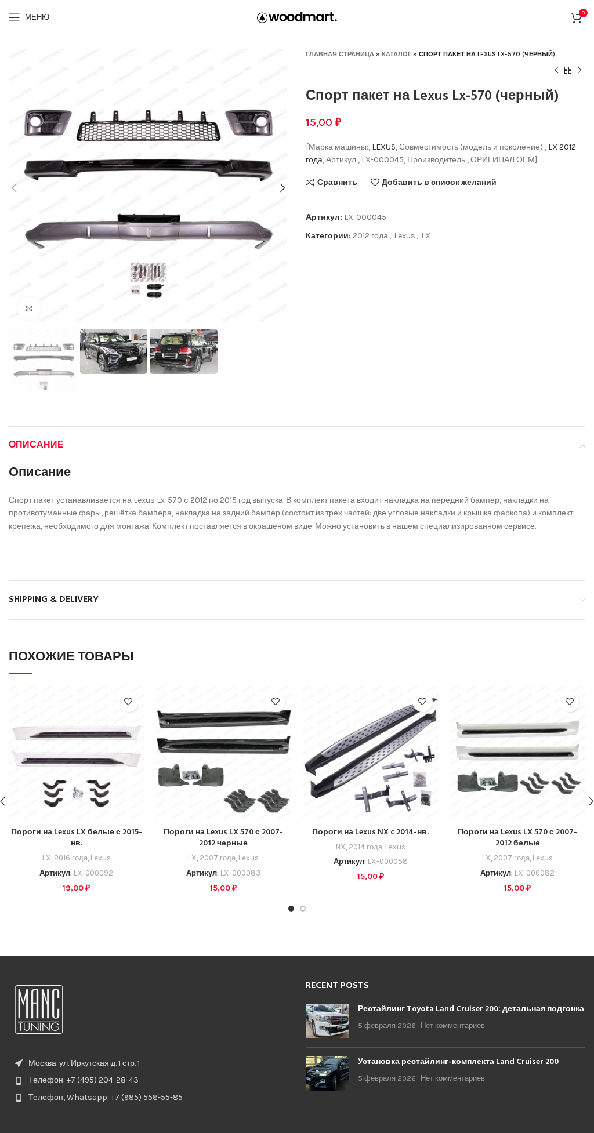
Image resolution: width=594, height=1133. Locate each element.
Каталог (396, 54)
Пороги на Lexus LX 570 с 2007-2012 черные (223, 838)
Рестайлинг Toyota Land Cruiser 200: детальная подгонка (471, 1009)
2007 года (218, 858)
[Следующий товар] (579, 71)
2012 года (370, 236)
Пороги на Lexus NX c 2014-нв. (370, 832)
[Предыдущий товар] (556, 71)
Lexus (404, 236)
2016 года (71, 858)
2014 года (365, 847)
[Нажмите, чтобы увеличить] (29, 308)
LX (552, 147)
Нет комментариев (453, 1025)
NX (341, 847)
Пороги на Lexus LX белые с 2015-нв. (76, 838)
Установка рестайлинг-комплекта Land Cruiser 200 (458, 1062)
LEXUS (384, 147)
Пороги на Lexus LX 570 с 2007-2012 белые (517, 838)
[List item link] (148, 1080)
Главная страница (340, 54)
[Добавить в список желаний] (128, 702)
